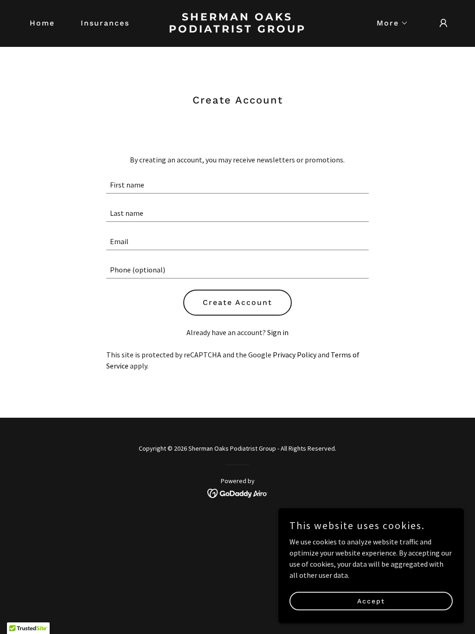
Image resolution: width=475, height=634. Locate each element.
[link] (237, 29)
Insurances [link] (105, 23)
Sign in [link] (278, 332)
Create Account (237, 302)
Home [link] (42, 23)
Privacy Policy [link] (294, 354)
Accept (371, 600)
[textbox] (237, 185)
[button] (388, 23)
